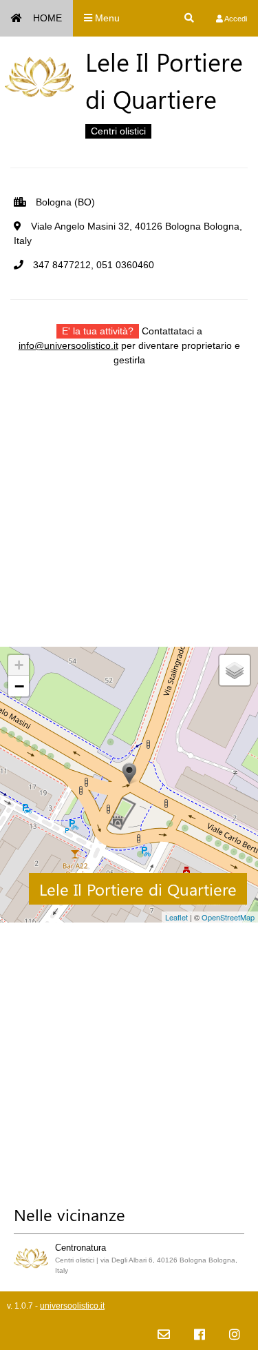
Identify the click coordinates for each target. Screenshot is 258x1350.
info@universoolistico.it (68, 345)
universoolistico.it (72, 1306)
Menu (106, 17)
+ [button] (18, 665)
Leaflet (176, 917)
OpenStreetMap (228, 917)
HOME (47, 17)
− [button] (19, 686)
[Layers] (234, 670)
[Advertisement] (129, 517)
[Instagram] (234, 1335)
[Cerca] (189, 18)
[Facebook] (199, 1335)
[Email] (164, 1335)
